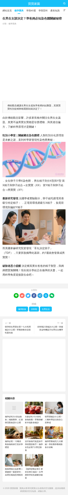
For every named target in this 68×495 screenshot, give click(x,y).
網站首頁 (7, 10)
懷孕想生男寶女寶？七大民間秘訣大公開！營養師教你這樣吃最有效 (18, 329)
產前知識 (55, 10)
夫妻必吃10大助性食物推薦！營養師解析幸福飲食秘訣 (34, 419)
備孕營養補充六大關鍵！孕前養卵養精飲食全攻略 (54, 444)
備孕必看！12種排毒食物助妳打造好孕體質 (14, 444)
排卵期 (34, 309)
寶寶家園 (34, 3)
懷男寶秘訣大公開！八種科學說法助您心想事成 (54, 419)
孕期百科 (43, 10)
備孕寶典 (19, 10)
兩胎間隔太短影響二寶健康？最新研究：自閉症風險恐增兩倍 (14, 471)
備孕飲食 (22, 309)
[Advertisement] (34, 62)
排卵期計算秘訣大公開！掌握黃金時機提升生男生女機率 (50, 328)
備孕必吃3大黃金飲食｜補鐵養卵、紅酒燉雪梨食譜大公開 (14, 419)
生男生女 (46, 309)
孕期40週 (31, 10)
